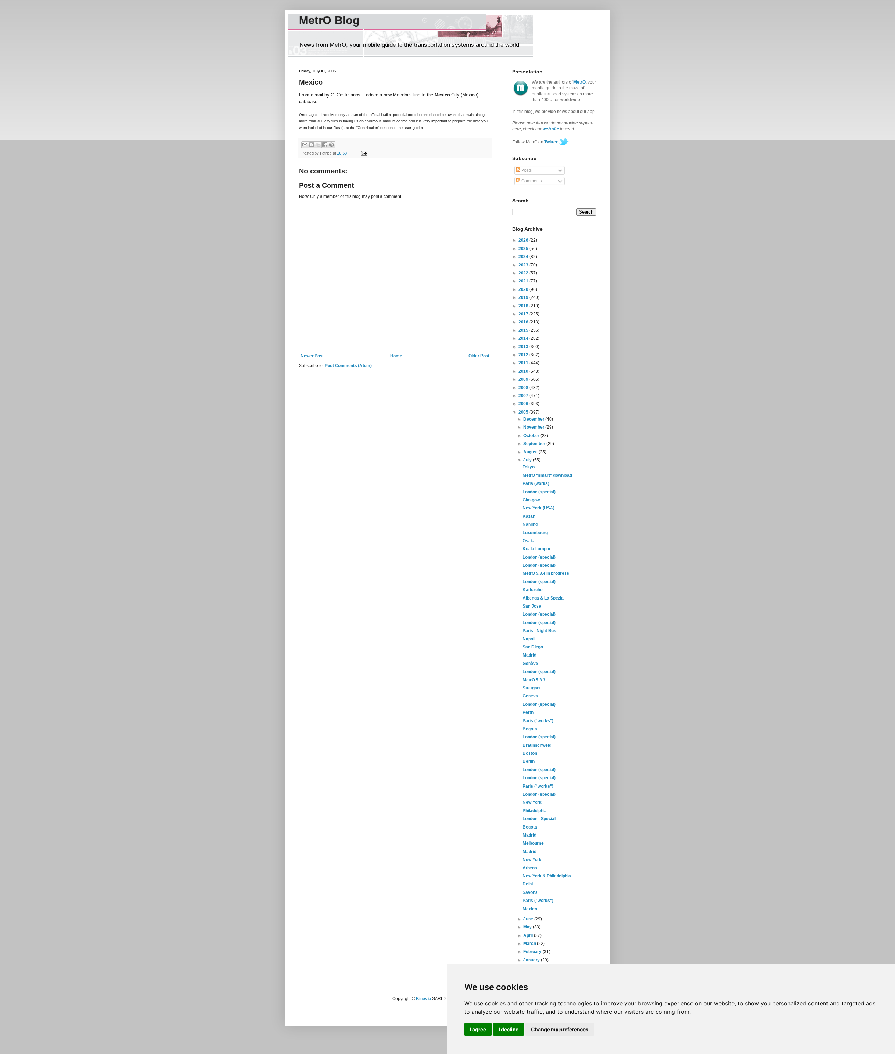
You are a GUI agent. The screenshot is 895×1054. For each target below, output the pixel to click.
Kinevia (423, 998)
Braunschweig (537, 745)
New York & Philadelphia (547, 876)
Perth (528, 712)
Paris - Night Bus (539, 630)
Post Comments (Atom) (348, 365)
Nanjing (530, 524)
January (532, 960)
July (528, 460)
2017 (523, 313)
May (528, 927)
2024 (523, 256)
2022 (523, 273)
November (534, 427)
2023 (523, 265)
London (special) (539, 491)
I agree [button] (478, 1029)
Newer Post (312, 355)
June (528, 919)
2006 (523, 403)
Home (396, 355)
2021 (523, 281)
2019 (523, 297)
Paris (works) (536, 483)
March (530, 943)
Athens (530, 868)
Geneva (530, 696)
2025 (523, 248)
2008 (523, 387)
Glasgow (531, 499)
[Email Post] (363, 153)
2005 (523, 412)
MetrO (579, 82)
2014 (523, 338)
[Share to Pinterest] (331, 144)
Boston (530, 753)
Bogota (530, 728)
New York (532, 802)
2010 (523, 371)
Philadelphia (535, 810)
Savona (530, 892)
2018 (523, 305)
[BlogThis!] (311, 144)
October (531, 435)
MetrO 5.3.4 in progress (546, 573)
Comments (531, 181)
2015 (523, 330)
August (531, 452)
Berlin (529, 761)
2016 (523, 322)
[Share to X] (318, 144)
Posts (526, 170)
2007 (523, 395)
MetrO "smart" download (547, 475)
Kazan (529, 516)
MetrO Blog (329, 20)
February (533, 951)
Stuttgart (531, 688)
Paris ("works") (538, 720)
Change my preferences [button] (559, 1029)
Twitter (551, 141)
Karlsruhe (533, 589)
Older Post (478, 355)
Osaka (529, 540)
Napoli (529, 639)
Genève (530, 663)
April (528, 935)
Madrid (529, 655)
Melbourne (533, 843)
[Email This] (304, 144)
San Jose (532, 606)
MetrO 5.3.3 (534, 679)
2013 (523, 346)
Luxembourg (535, 532)
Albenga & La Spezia (543, 598)
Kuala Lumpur (537, 548)
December (534, 419)
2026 (523, 240)
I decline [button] (508, 1029)
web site (551, 129)
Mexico (530, 908)
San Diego (533, 647)
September (534, 443)
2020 (523, 289)
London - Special (539, 818)
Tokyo (529, 467)
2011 (523, 362)
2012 (523, 354)
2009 (523, 379)
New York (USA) (538, 508)
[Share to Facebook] (324, 144)
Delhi (528, 884)
